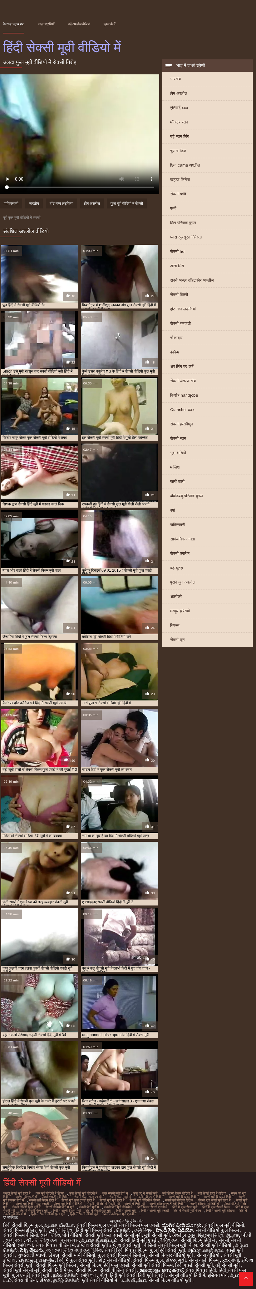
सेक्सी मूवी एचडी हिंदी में (150, 1197)
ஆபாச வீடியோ (59, 1225)
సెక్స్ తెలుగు (31, 1250)
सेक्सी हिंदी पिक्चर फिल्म (125, 1250)
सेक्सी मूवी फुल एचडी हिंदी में (78, 1200)
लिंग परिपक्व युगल (183, 222)
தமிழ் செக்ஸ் (66, 1280)
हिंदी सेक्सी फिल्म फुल (22, 1225)
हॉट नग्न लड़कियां (183, 309)
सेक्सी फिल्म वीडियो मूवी (170, 1280)
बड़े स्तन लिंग (179, 136)
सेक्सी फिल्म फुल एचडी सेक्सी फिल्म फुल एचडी (117, 1225)
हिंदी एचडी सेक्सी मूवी (194, 1265)
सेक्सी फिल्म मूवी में (120, 1197)
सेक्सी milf (178, 194)
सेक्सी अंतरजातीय (183, 381)
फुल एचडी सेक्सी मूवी (31, 1275)
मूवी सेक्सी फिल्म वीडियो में (177, 1193)
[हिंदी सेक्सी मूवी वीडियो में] (246, 1279)
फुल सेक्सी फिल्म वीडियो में (122, 1255)
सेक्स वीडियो (209, 1255)
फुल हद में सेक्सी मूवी (145, 1193)
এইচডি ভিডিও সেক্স (42, 1240)
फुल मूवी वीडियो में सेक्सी (127, 203)
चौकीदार (176, 337)
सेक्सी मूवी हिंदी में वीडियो (68, 1204)
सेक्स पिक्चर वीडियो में (55, 1245)
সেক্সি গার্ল (25, 1245)
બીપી (246, 1235)
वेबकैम (174, 352)
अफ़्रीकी (176, 596)
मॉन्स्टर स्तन (179, 122)
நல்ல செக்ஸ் (65, 1275)
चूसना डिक (178, 150)
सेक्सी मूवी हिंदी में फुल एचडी (32, 1204)
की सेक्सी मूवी (228, 1265)
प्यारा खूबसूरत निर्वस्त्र (186, 237)
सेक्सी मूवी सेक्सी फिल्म (152, 1265)
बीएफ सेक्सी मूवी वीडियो (211, 1245)
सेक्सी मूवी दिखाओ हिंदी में (219, 1197)
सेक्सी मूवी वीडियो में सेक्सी (145, 1200)
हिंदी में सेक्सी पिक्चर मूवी (34, 1210)
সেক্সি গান (89, 1275)
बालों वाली (177, 481)
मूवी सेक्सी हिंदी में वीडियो (212, 1193)
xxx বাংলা (230, 1260)
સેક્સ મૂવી (175, 1260)
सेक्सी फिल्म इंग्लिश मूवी (24, 1230)
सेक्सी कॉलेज (180, 553)
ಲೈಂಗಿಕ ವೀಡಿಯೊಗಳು (182, 1225)
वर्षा (172, 510)
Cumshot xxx (182, 409)
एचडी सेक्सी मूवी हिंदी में (17, 1193)
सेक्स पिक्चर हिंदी (200, 1270)
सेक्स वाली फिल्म (204, 1260)
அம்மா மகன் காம (205, 1250)
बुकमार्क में (110, 24)
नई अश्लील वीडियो (79, 24)
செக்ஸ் (124, 1230)
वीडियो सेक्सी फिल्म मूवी (165, 1245)
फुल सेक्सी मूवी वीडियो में (83, 1193)
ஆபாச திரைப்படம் (99, 1240)
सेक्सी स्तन (178, 438)
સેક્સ (45, 1280)
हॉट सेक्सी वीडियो (114, 1260)
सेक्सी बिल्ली (179, 294)
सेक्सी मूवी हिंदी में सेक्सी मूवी (103, 1204)
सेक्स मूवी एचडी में (26, 1197)
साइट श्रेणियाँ (46, 24)
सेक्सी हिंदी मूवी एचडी (139, 1240)
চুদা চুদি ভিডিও (61, 1230)
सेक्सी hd (177, 251)
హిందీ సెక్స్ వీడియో (174, 1230)
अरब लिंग (177, 265)
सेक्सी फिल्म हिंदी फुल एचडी (104, 1265)
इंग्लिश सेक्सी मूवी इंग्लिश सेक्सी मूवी (109, 1245)
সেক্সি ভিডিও (50, 1235)
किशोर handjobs (184, 395)
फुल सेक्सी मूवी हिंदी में (115, 1193)
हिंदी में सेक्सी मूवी (126, 1210)
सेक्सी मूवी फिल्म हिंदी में (43, 1200)
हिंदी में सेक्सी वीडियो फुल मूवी (48, 1214)
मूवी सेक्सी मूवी (157, 1235)
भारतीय (175, 79)
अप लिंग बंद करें (182, 366)
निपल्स (175, 625)
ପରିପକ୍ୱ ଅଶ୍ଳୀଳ (36, 1260)
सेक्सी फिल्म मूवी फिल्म (56, 1265)
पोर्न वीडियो (72, 1235)
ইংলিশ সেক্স (169, 1240)
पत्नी (173, 208)
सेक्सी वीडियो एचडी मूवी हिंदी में (167, 1204)
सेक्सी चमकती (180, 323)
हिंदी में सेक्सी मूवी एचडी (155, 1210)
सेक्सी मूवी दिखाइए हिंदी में (184, 1197)
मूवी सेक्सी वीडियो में (100, 1280)
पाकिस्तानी (177, 524)
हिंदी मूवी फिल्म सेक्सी (95, 1230)
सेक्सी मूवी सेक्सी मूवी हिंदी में (214, 1200)
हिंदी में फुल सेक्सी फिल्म (216, 1207)
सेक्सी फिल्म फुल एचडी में (89, 1197)
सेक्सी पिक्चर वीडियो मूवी (171, 1255)
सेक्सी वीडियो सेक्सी (118, 1270)
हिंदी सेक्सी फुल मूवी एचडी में (119, 1214)
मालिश (175, 467)
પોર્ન (103, 1275)
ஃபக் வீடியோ (133, 1280)
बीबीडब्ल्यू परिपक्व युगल (186, 496)
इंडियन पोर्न (218, 1275)
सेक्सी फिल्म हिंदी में (198, 1240)
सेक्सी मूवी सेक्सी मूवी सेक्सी (27, 1270)
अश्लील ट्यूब (183, 1235)
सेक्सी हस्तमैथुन (181, 424)
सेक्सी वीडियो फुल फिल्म (217, 1230)
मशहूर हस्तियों (180, 611)
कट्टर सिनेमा (180, 179)
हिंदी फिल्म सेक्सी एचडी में (152, 1207)
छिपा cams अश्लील (185, 165)
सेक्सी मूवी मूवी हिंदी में (112, 1200)
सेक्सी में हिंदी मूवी (135, 1204)
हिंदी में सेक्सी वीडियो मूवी (84, 1214)
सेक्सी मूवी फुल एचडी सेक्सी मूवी (113, 1235)
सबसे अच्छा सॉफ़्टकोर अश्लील (192, 280)
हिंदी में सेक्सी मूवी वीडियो (220, 1210)
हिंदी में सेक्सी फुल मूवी (98, 1210)
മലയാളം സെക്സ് (161, 1270)
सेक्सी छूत (177, 639)
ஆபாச (232, 1235)
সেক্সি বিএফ (143, 1230)
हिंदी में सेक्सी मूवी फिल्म (187, 1210)
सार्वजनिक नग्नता (182, 539)
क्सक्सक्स (70, 1240)
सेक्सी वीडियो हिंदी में (187, 1275)
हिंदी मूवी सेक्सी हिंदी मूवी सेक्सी (138, 1275)
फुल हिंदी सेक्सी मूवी (167, 1250)
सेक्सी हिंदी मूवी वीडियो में (118, 1207)
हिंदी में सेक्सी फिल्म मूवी (67, 1210)
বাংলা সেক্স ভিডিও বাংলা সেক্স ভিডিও (74, 1250)
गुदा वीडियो (178, 452)
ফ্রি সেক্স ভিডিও (210, 1235)
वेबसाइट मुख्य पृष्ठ (13, 24)
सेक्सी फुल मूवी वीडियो (224, 1225)
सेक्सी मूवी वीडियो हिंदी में (179, 1200)
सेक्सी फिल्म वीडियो (20, 1235)
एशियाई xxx (179, 107)
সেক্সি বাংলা (15, 1240)
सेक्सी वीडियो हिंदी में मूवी (60, 1207)
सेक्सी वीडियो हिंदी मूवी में (26, 1207)
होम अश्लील (178, 93)
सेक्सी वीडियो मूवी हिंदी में (204, 1204)
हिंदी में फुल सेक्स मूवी (184, 1207)
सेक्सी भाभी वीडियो (78, 1255)
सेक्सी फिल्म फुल (148, 1260)
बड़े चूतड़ (176, 567)
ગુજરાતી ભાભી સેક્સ (38, 1255)
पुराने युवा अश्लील (182, 582)
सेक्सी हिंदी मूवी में (89, 1207)
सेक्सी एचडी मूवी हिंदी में (55, 1197)
